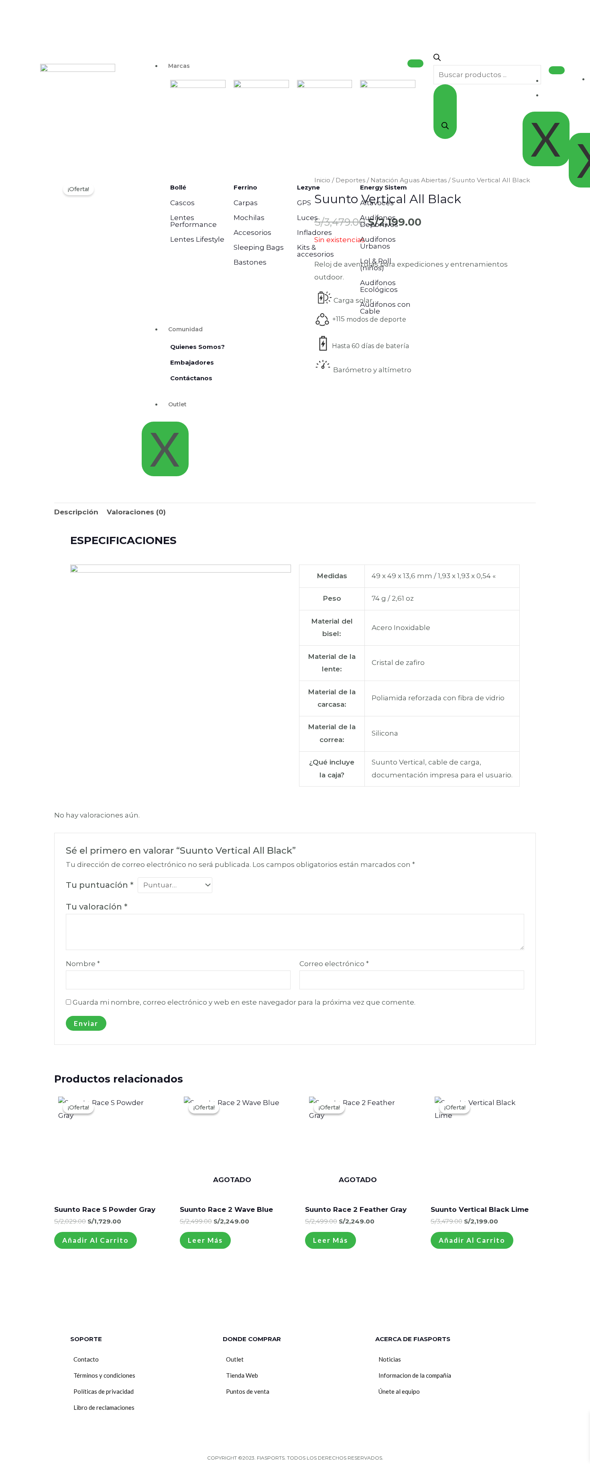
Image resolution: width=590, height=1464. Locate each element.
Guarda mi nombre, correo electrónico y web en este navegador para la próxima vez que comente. (244, 1002)
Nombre (83, 964)
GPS (304, 203)
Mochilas (249, 218)
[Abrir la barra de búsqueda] (437, 59)
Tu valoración (96, 906)
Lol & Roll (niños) (375, 264)
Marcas (179, 65)
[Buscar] (445, 111)
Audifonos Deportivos (379, 221)
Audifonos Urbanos (378, 242)
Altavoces (377, 203)
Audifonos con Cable (385, 307)
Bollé (178, 187)
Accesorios (252, 232)
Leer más (205, 1240)
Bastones (250, 262)
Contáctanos (191, 378)
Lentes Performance (193, 221)
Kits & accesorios (315, 250)
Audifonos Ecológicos (379, 286)
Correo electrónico (334, 964)
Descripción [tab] (76, 512)
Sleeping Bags (259, 247)
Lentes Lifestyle (197, 239)
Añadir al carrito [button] (95, 1240)
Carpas (246, 203)
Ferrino (245, 187)
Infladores (314, 232)
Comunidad (185, 329)
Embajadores (192, 362)
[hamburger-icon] (415, 63)
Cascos (182, 203)
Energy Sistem (383, 187)
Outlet (177, 404)
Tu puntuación (99, 885)
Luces (307, 218)
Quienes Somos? (197, 347)
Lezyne (308, 187)
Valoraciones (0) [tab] (136, 512)
